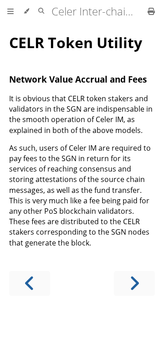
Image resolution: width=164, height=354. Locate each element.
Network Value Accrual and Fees (78, 79)
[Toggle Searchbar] (41, 11)
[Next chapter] (134, 283)
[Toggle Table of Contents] (10, 11)
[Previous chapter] (29, 283)
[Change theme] (26, 11)
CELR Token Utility (75, 42)
